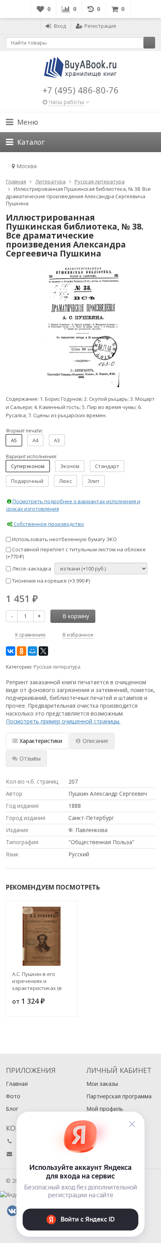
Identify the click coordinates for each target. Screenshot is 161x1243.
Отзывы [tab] (30, 758)
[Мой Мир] (32, 651)
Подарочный (27, 480)
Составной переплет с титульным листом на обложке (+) (76, 553)
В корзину (76, 616)
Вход (60, 25)
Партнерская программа (119, 1096)
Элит (94, 480)
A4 (35, 440)
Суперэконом (28, 466)
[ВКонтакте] (10, 651)
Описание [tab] (95, 740)
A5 (14, 440)
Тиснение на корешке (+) (50, 580)
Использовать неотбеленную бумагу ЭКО (64, 539)
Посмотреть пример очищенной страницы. (63, 721)
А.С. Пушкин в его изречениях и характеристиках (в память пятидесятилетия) (37, 981)
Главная (17, 1083)
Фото (13, 1096)
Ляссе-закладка (31, 568)
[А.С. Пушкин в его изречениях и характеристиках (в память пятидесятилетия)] (41, 936)
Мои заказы (102, 1083)
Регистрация (100, 25)
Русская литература (57, 667)
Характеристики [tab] (41, 740)
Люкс (65, 480)
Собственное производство (48, 523)
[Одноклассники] (21, 651)
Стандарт (107, 466)
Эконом (69, 466)
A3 (57, 440)
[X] (43, 651)
